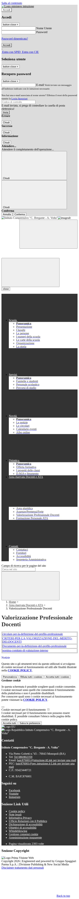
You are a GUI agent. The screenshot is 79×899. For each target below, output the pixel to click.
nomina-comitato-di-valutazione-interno (25, 650)
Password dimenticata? (14, 38)
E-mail (40, 84)
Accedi (6, 10)
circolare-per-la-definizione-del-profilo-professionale (32, 634)
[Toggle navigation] (30, 272)
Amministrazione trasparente (25, 837)
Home (12, 601)
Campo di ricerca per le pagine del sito (23, 565)
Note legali (15, 814)
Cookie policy (17, 811)
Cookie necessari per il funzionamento (23, 709)
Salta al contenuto (11, 3)
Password (41, 32)
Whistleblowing (18, 831)
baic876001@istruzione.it (46, 760)
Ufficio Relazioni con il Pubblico (28, 821)
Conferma (20, 214)
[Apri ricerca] (48, 234)
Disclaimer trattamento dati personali (22, 867)
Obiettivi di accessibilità (22, 827)
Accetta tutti (57, 677)
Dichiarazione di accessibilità (25, 824)
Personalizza (10, 677)
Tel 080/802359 (23, 757)
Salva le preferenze (30, 723)
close (6, 289)
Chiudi (6, 122)
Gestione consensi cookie (23, 834)
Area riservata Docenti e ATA (26, 605)
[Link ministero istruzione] (17, 6)
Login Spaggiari (19, 98)
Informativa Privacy (20, 817)
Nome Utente (44, 28)
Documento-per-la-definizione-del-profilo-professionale (34, 646)
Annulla (7, 214)
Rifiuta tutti (31, 677)
